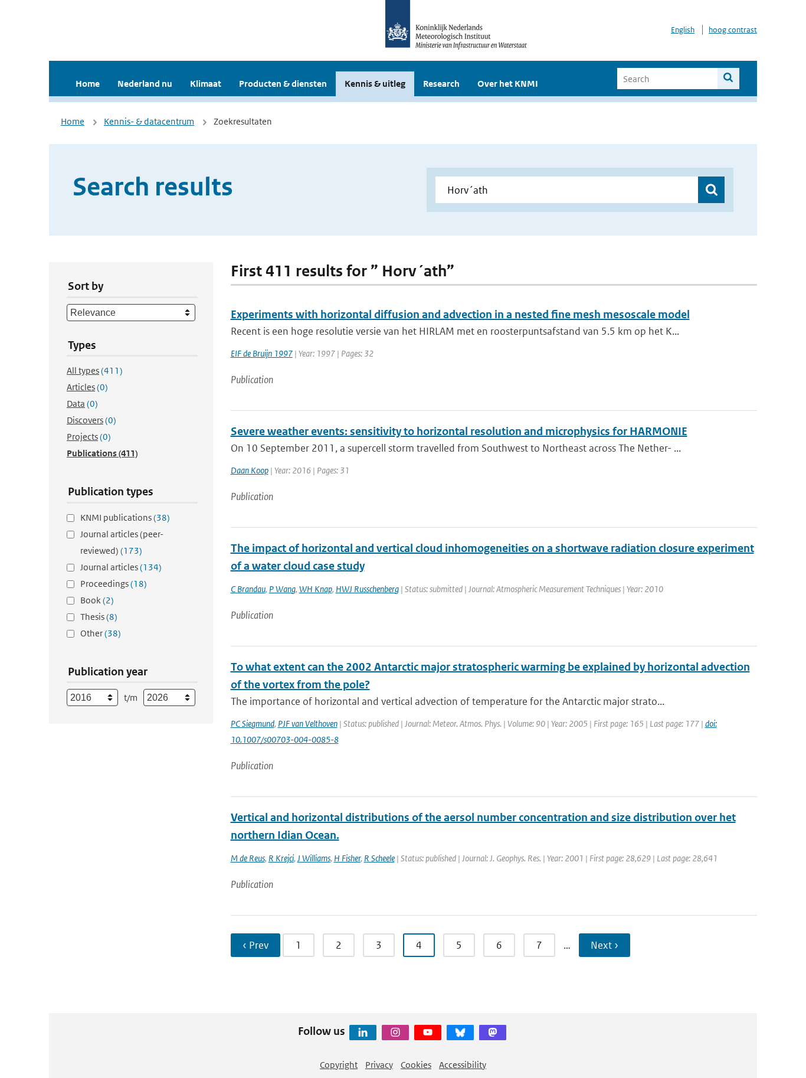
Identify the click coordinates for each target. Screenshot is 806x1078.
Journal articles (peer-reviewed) (121, 542)
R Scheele (379, 858)
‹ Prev (255, 945)
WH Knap (315, 588)
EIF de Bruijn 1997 (262, 353)
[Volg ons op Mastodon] (493, 1033)
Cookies (416, 1064)
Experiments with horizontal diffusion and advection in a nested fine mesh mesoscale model (460, 314)
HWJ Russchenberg (367, 588)
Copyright (339, 1064)
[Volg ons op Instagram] (395, 1033)
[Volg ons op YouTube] (428, 1033)
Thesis (98, 616)
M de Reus (248, 858)
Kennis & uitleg (375, 83)
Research (441, 83)
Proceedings (113, 583)
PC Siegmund (252, 723)
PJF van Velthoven (308, 723)
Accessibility (462, 1064)
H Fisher (347, 858)
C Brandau (248, 588)
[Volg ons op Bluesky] (460, 1033)
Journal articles (121, 567)
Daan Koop (249, 470)
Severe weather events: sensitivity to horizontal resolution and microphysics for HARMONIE (459, 431)
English (682, 30)
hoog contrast (733, 30)
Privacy (379, 1064)
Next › (604, 945)
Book (97, 600)
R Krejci (281, 858)
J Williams (313, 858)
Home (88, 83)
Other (100, 633)
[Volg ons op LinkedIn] (363, 1033)
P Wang (282, 588)
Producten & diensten (283, 83)
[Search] (728, 78)
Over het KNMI (507, 83)
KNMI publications (125, 517)
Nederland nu (144, 83)
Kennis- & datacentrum (149, 121)
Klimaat (205, 83)
